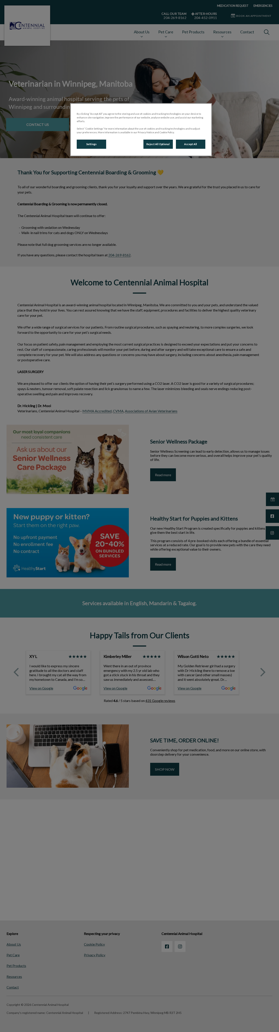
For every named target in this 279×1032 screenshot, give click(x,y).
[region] (141, 129)
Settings (91, 144)
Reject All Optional (158, 144)
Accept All (190, 144)
